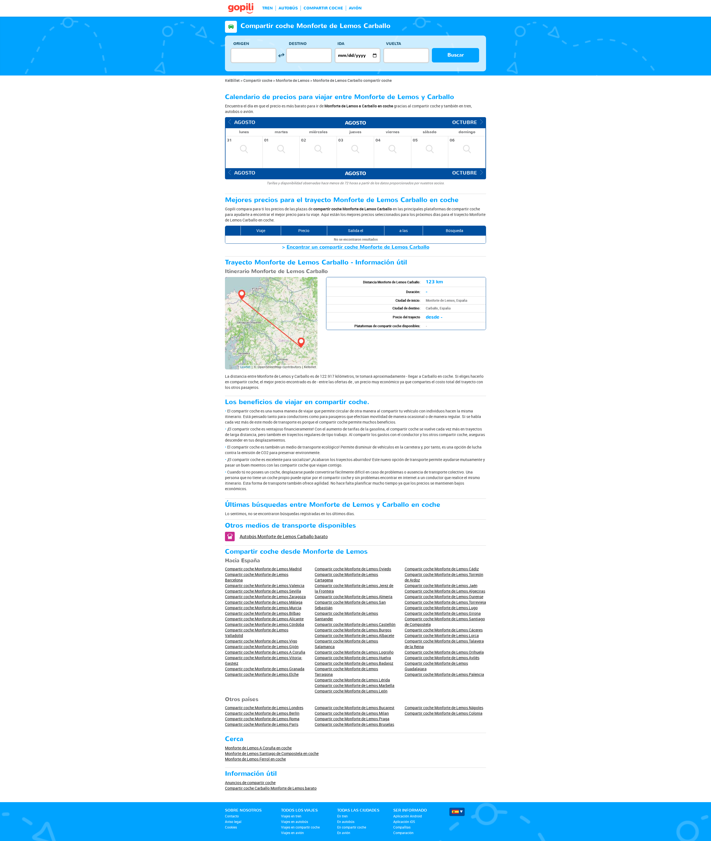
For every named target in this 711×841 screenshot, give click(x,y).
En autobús (345, 821)
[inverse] (281, 55)
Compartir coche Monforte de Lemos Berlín (262, 713)
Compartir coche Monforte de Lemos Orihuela (444, 652)
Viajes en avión (292, 832)
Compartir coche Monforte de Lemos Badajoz (354, 663)
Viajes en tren (291, 816)
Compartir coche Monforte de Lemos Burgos (353, 630)
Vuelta (393, 43)
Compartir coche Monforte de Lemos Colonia (443, 713)
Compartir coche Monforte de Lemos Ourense (444, 596)
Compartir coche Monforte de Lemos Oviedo (353, 568)
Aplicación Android (407, 816)
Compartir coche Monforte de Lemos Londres (264, 707)
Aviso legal (233, 821)
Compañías (401, 827)
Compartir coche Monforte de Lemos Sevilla (263, 591)
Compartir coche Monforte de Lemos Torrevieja (445, 602)
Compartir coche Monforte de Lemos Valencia (264, 585)
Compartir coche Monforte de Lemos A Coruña (265, 652)
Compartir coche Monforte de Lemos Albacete (354, 635)
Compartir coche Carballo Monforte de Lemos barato (271, 788)
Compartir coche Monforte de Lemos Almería (353, 596)
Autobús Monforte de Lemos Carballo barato (284, 536)
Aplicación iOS (404, 821)
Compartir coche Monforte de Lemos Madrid (263, 568)
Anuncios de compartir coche (250, 782)
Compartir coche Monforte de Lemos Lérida (352, 680)
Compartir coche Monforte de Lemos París (261, 724)
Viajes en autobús (294, 821)
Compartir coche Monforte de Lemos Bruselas (354, 724)
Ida (340, 43)
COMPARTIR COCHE (323, 8)
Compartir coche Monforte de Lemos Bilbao (263, 613)
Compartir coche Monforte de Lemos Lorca (442, 635)
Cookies (231, 827)
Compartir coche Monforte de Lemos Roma (262, 718)
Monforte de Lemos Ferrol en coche (255, 759)
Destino (298, 43)
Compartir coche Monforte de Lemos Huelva (353, 657)
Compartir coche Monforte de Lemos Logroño (354, 652)
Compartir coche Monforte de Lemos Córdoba (264, 624)
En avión (343, 832)
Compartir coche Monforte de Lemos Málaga (263, 602)
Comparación (403, 832)
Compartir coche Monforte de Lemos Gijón (262, 646)
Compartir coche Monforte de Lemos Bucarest (354, 707)
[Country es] (457, 812)
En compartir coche (351, 827)
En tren (342, 816)
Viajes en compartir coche (300, 827)
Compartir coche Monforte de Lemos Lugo (441, 607)
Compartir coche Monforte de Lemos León (351, 691)
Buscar (455, 55)
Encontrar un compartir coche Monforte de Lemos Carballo (358, 247)
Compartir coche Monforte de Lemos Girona (443, 613)
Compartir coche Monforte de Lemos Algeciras (445, 591)
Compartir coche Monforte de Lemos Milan (352, 713)
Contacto (232, 816)
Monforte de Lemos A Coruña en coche (258, 748)
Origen (241, 43)
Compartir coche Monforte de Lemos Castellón (355, 624)
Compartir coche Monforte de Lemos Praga (352, 718)
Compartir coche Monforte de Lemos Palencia (444, 674)
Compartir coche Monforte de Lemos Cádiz (442, 568)
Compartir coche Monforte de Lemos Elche (262, 674)
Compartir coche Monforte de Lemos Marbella (354, 685)
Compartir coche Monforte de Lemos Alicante (264, 618)
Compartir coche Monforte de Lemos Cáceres (444, 630)
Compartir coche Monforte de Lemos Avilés (442, 657)
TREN (267, 8)
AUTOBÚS (288, 8)
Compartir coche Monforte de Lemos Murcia (263, 607)
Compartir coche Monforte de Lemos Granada (264, 668)
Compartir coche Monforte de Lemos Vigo (261, 641)
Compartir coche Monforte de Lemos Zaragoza (265, 596)
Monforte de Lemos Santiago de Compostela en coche (272, 753)
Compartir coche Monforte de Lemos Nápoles (444, 707)
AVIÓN (355, 8)
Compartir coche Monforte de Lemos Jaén (441, 585)
